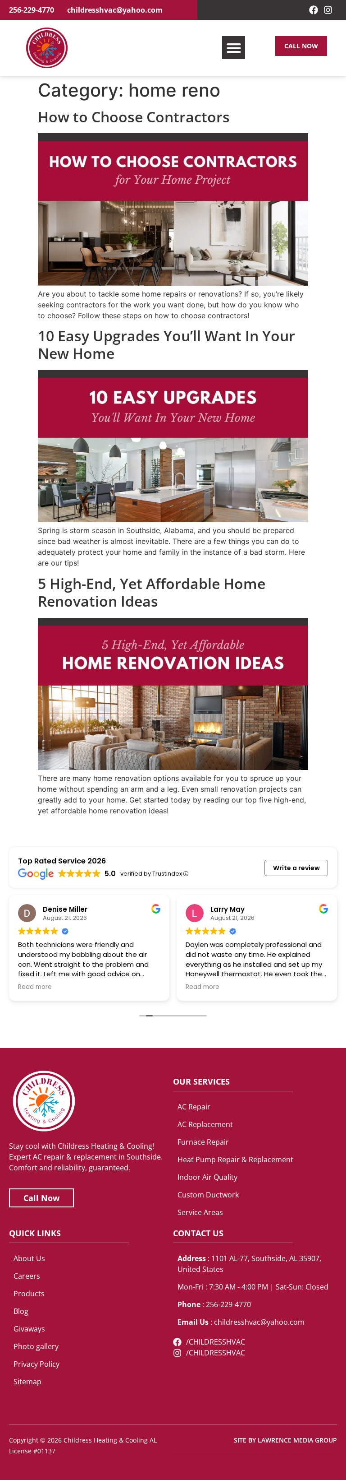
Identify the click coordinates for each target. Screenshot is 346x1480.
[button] (233, 47)
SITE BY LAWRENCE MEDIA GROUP (285, 1440)
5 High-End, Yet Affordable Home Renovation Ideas (151, 592)
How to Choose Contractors (134, 116)
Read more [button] (35, 987)
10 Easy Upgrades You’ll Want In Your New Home (166, 344)
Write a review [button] (296, 867)
